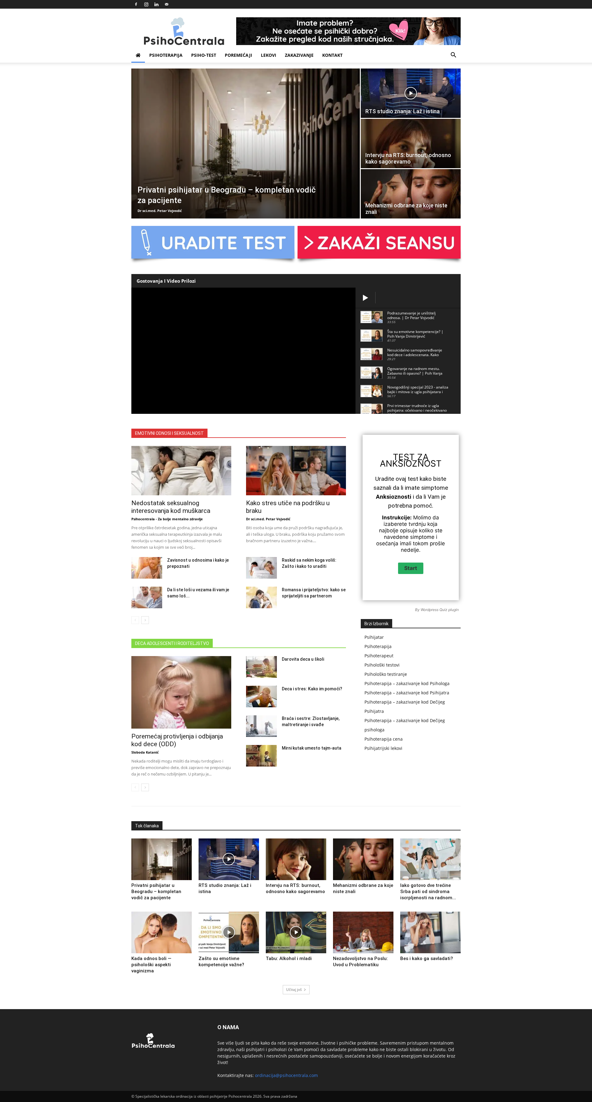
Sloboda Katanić (145, 752)
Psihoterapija (378, 646)
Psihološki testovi (382, 665)
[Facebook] (136, 4)
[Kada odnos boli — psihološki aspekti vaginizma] (161, 932)
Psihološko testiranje (385, 674)
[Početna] (138, 55)
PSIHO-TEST (203, 55)
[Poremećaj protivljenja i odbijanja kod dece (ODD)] (181, 692)
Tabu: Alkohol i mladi (289, 958)
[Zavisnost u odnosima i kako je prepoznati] (146, 568)
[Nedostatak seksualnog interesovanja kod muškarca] (181, 470)
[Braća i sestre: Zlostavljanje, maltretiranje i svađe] (261, 726)
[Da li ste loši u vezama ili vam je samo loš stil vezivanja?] (146, 597)
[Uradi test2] (212, 242)
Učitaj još (294, 989)
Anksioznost (411, 463)
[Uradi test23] (379, 242)
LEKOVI (268, 55)
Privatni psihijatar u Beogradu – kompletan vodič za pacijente (156, 891)
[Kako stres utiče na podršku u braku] (296, 470)
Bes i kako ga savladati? (426, 958)
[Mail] (166, 4)
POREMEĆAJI (238, 55)
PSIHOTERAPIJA (166, 55)
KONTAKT (332, 55)
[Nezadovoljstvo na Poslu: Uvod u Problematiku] (363, 932)
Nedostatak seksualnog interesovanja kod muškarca (170, 506)
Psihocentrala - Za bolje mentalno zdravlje (167, 519)
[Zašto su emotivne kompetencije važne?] (229, 932)
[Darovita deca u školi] (261, 667)
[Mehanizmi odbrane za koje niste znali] (411, 193)
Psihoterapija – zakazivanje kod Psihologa (407, 683)
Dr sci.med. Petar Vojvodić (160, 210)
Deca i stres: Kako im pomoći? (312, 688)
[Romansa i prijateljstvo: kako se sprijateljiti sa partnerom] (261, 597)
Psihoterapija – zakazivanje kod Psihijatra (406, 693)
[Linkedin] (156, 4)
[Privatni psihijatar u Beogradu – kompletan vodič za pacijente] (245, 143)
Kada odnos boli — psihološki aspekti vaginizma (151, 965)
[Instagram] (146, 4)
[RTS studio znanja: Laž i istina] (411, 93)
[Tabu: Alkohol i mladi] (296, 932)
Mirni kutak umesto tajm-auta (311, 748)
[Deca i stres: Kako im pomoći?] (261, 696)
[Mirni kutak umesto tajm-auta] (261, 756)
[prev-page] (135, 620)
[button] (453, 56)
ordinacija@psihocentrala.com (286, 1075)
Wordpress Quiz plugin (440, 609)
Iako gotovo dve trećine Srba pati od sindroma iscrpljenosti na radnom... (428, 891)
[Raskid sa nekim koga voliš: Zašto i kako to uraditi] (261, 568)
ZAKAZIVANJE (299, 55)
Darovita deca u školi (303, 659)
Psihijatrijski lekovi (383, 748)
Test (404, 457)
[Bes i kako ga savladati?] (430, 932)
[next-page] (145, 620)
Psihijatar (374, 637)
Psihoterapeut (378, 656)
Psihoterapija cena (383, 739)
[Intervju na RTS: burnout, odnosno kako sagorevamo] (411, 143)
